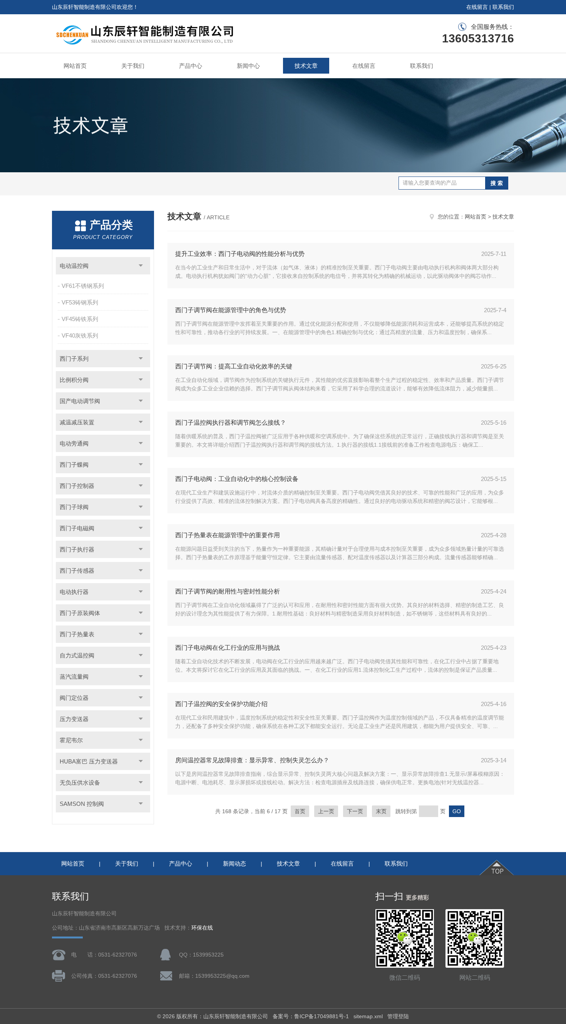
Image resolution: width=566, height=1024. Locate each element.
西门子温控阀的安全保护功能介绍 (221, 704)
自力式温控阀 (77, 655)
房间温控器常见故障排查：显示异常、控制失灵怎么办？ (252, 760)
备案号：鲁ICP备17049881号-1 (311, 1016)
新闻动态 (234, 863)
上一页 (326, 811)
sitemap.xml (368, 1016)
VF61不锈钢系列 (83, 285)
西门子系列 (74, 358)
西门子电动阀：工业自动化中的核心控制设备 (236, 479)
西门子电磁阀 (77, 528)
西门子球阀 (74, 507)
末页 (381, 811)
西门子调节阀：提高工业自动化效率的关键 (233, 366)
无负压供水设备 (80, 782)
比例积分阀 (74, 380)
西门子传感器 (77, 570)
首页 (300, 811)
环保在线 (202, 928)
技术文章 (306, 65)
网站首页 (75, 65)
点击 (140, 265)
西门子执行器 (77, 549)
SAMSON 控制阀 (82, 803)
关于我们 (132, 65)
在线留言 (477, 7)
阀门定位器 (74, 697)
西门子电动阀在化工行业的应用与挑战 (227, 647)
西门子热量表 (77, 634)
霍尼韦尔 (71, 740)
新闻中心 (248, 65)
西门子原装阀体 (80, 613)
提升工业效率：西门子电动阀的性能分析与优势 (240, 254)
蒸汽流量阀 (74, 676)
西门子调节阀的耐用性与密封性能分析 (227, 591)
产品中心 (190, 65)
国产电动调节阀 (80, 401)
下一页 (355, 811)
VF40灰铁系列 (80, 335)
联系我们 (503, 7)
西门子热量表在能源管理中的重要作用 (227, 535)
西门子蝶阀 (74, 464)
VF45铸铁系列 (80, 319)
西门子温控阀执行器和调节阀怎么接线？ (230, 422)
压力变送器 (74, 719)
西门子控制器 (77, 486)
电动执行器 (74, 592)
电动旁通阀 (74, 443)
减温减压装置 (77, 422)
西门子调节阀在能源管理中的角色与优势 (230, 310)
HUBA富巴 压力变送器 (89, 761)
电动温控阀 (74, 265)
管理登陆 (398, 1016)
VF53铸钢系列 (80, 302)
